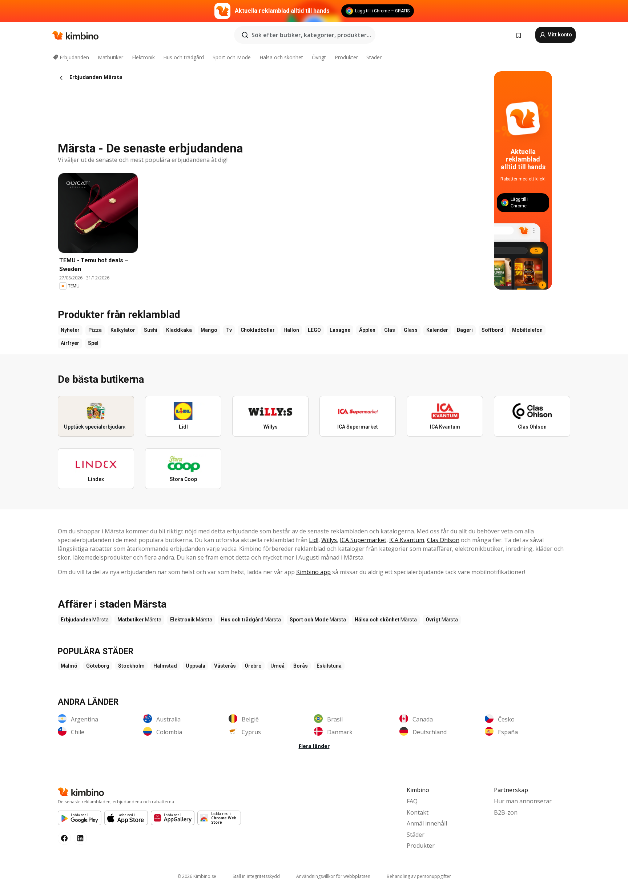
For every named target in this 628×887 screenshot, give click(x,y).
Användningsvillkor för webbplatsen (333, 876)
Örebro (253, 666)
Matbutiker (110, 57)
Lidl (313, 540)
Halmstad (165, 666)
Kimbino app (313, 572)
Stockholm (131, 666)
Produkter (346, 57)
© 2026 (196, 876)
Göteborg (97, 666)
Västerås (225, 666)
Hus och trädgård (183, 57)
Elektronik (143, 57)
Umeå (277, 666)
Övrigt (319, 57)
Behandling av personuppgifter (419, 876)
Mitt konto (559, 34)
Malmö (69, 666)
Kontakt (417, 812)
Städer (374, 57)
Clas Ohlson (443, 540)
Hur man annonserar (523, 801)
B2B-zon (506, 812)
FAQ (412, 801)
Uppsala (195, 666)
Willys (329, 540)
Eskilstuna (329, 666)
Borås (300, 666)
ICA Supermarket (363, 540)
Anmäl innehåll (427, 823)
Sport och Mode (232, 57)
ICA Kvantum (406, 540)
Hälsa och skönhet (281, 57)
